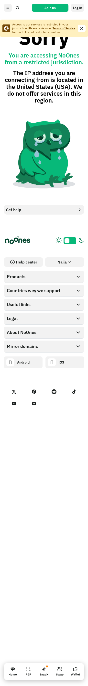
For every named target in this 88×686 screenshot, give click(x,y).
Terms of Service (64, 28)
